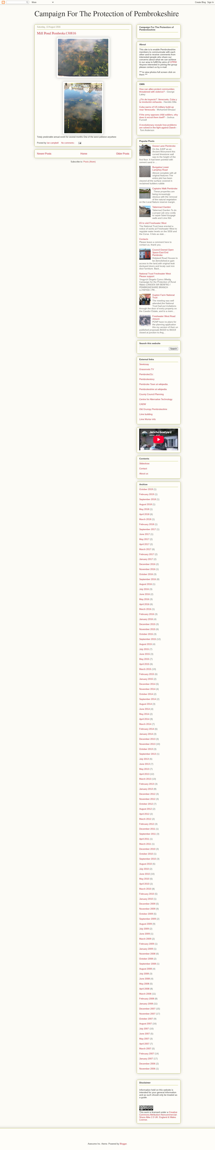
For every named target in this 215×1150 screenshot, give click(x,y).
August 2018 (145, 504)
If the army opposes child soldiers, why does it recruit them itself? (158, 116)
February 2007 (146, 1053)
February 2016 (146, 614)
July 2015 (144, 649)
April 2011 (144, 839)
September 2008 (147, 963)
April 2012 (144, 814)
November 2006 (147, 1068)
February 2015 (146, 674)
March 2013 (145, 779)
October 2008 (146, 958)
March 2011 (145, 844)
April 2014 (144, 719)
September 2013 (147, 754)
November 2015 (147, 629)
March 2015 (145, 669)
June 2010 (144, 874)
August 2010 (145, 864)
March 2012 (145, 819)
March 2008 (145, 993)
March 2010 (145, 889)
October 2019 (146, 489)
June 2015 (144, 654)
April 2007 (144, 1043)
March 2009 (145, 938)
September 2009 (147, 919)
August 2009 (145, 924)
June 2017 (144, 534)
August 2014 (145, 704)
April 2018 (144, 514)
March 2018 (145, 519)
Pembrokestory (146, 379)
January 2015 (146, 679)
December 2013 (147, 739)
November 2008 (147, 953)
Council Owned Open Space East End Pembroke (163, 252)
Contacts (143, 239)
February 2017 (146, 554)
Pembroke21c (146, 374)
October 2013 (146, 749)
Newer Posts (44, 153)
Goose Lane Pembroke (163, 146)
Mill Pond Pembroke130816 (56, 33)
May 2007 (144, 1038)
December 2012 (147, 794)
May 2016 (144, 599)
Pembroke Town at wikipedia (153, 384)
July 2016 (144, 589)
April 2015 (144, 664)
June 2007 (144, 1033)
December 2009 (147, 903)
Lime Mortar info (147, 419)
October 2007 (146, 1018)
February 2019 (146, 494)
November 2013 (147, 744)
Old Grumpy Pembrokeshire (153, 409)
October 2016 (146, 574)
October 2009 (146, 914)
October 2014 (146, 694)
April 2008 (144, 988)
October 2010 (146, 854)
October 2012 (146, 804)
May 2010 (144, 878)
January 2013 (146, 789)
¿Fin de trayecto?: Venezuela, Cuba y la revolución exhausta (158, 100)
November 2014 (147, 689)
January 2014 (146, 734)
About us (143, 473)
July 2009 (144, 928)
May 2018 (144, 509)
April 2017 (144, 544)
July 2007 (144, 1028)
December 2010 (147, 849)
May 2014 (144, 714)
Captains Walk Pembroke (164, 188)
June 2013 (144, 764)
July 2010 (144, 869)
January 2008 (146, 1003)
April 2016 (144, 604)
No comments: (68, 143)
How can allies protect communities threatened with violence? (156, 90)
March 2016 (145, 609)
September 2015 (147, 639)
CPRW (173, 62)
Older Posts (122, 153)
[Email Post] (79, 143)
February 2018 (146, 524)
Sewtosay (144, 364)
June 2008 (144, 978)
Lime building (146, 414)
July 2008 (144, 973)
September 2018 (147, 499)
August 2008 (145, 968)
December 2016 (147, 564)
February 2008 (146, 998)
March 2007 (145, 1048)
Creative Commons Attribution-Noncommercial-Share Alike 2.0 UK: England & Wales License (158, 1116)
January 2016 (146, 619)
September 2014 (147, 699)
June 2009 (144, 933)
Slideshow (144, 463)
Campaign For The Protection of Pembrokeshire (106, 13)
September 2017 (147, 529)
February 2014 (146, 729)
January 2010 (146, 899)
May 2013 (144, 769)
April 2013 (144, 774)
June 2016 (144, 594)
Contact (143, 468)
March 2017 (145, 549)
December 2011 (147, 829)
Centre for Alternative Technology (155, 399)
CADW (142, 404)
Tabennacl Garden (161, 207)
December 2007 (147, 1008)
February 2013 (146, 784)
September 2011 (147, 834)
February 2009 (146, 944)
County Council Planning (151, 394)
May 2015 (144, 659)
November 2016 (147, 569)
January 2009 (146, 949)
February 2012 (146, 824)
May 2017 (144, 539)
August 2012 (145, 809)
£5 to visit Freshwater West (152, 223)
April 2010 (144, 884)
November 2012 (147, 799)
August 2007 (145, 1023)
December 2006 (147, 1063)
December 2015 (147, 624)
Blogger (123, 1144)
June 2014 (144, 709)
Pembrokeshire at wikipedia (153, 389)
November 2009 (147, 908)
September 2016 (147, 579)
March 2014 (145, 724)
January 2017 (146, 559)
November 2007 (147, 1013)
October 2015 (146, 634)
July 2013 (144, 759)
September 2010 (147, 859)
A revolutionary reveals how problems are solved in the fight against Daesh (158, 126)
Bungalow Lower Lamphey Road (160, 168)
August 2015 (145, 644)
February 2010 (146, 894)
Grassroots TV (146, 369)
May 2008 (144, 983)
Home (83, 153)
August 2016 (145, 584)
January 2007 (146, 1058)
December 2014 (147, 684)
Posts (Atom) (89, 162)
